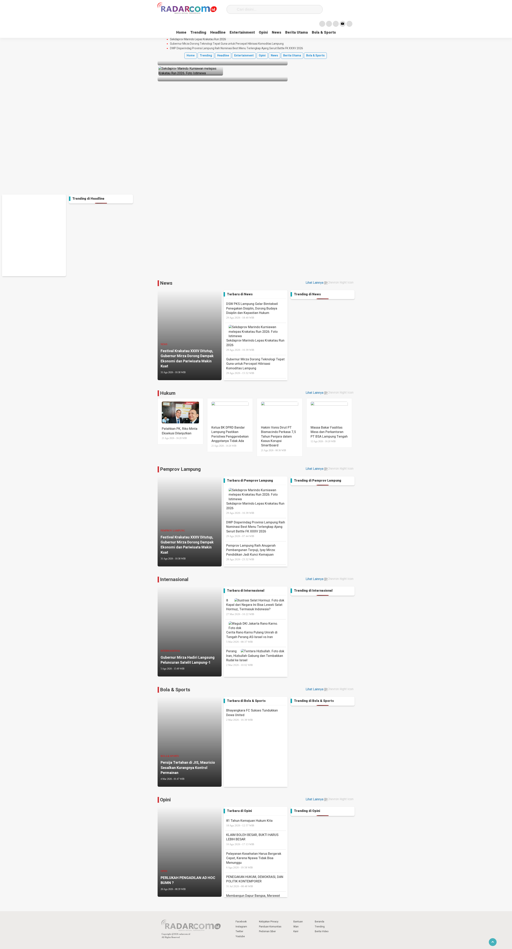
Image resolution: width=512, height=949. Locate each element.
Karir (295, 931)
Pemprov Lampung (180, 469)
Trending (198, 32)
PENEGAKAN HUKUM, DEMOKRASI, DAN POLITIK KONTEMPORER (254, 881)
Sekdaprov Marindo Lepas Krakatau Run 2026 (198, 39)
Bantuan (298, 921)
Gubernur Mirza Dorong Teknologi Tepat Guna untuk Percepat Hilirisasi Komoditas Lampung (227, 44)
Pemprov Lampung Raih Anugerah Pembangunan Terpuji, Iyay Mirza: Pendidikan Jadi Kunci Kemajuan (251, 552)
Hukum (167, 393)
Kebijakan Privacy (268, 921)
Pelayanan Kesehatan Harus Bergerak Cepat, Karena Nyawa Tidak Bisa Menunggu (253, 860)
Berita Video (321, 931)
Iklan (296, 926)
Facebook (241, 921)
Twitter (239, 931)
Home (181, 32)
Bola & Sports (324, 32)
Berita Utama (296, 32)
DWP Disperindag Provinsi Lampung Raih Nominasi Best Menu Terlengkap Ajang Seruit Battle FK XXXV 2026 (236, 48)
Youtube (240, 936)
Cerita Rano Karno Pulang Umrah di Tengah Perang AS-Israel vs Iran (251, 636)
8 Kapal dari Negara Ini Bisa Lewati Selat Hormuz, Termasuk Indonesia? (254, 607)
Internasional (174, 579)
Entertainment (242, 32)
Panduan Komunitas (270, 926)
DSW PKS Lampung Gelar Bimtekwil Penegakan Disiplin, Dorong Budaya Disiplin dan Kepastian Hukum (252, 310)
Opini (263, 32)
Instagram (241, 926)
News (276, 32)
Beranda (319, 921)
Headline (218, 32)
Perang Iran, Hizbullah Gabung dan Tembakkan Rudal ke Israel (254, 657)
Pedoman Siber (267, 931)
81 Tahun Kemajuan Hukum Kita (249, 822)
